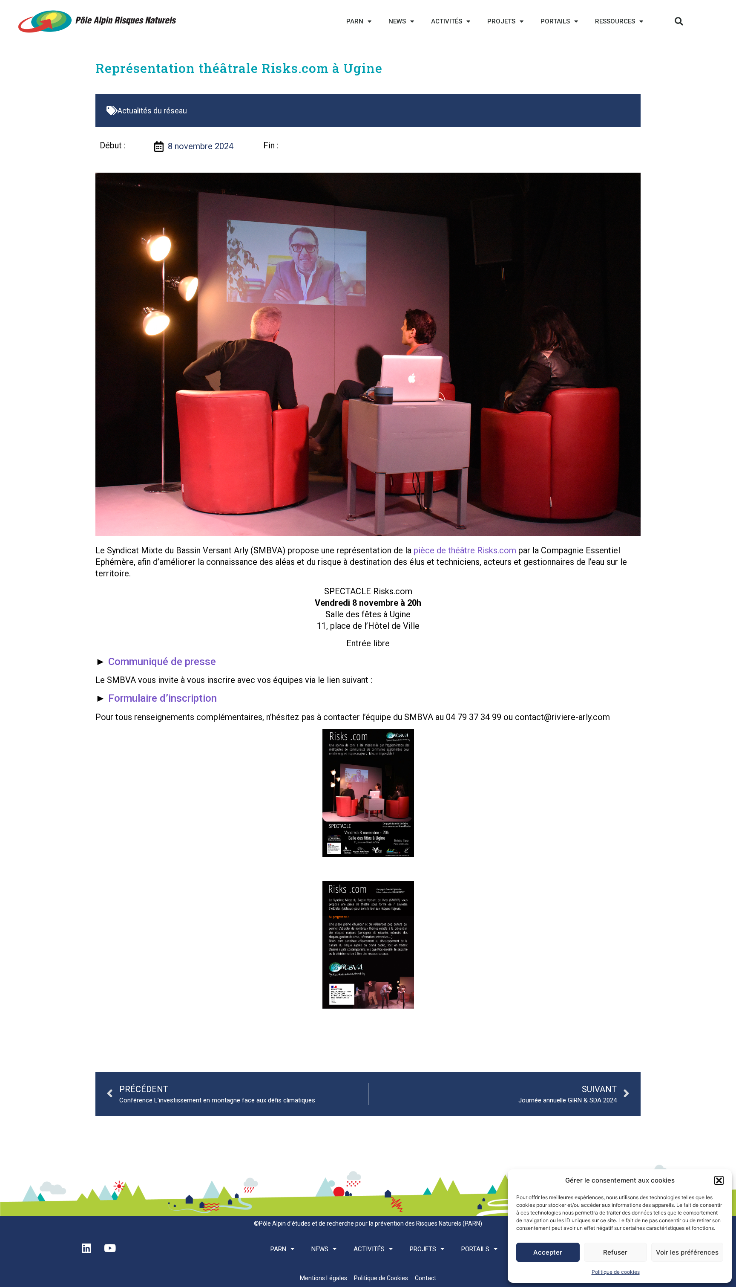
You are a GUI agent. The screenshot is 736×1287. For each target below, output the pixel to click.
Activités (446, 21)
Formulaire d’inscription (162, 698)
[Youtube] (110, 1248)
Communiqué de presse (162, 662)
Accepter (547, 1252)
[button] (719, 1180)
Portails (555, 21)
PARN (354, 21)
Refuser (615, 1252)
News (397, 21)
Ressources (615, 21)
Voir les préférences (687, 1252)
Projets (501, 21)
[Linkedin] (86, 1248)
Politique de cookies (616, 1272)
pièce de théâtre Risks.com (465, 550)
